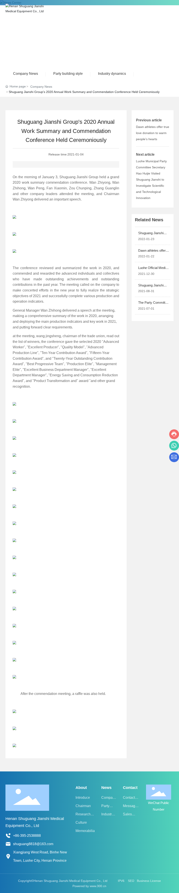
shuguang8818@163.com (33, 844)
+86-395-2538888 (27, 835)
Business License (149, 881)
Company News (25, 73)
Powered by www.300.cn (89, 886)
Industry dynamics (112, 73)
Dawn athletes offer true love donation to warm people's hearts (152, 133)
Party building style (68, 73)
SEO (131, 881)
